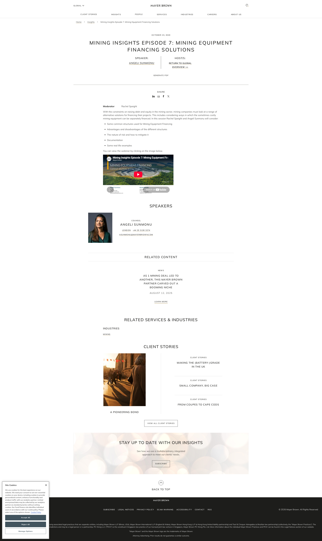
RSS (210, 509)
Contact (200, 509)
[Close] (46, 485)
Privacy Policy (145, 509)
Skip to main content (12, 2)
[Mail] (158, 96)
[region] (25, 510)
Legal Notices (126, 509)
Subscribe (161, 463)
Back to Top (161, 489)
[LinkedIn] (153, 97)
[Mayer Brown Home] (161, 5)
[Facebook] (163, 97)
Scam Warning (165, 509)
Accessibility (184, 509)
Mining (106, 334)
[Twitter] (168, 97)
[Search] (247, 5)
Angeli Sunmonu (141, 63)
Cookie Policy (36, 512)
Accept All (25, 518)
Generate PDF (161, 75)
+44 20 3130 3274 (141, 230)
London (126, 230)
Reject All (26, 524)
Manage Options (25, 531)
